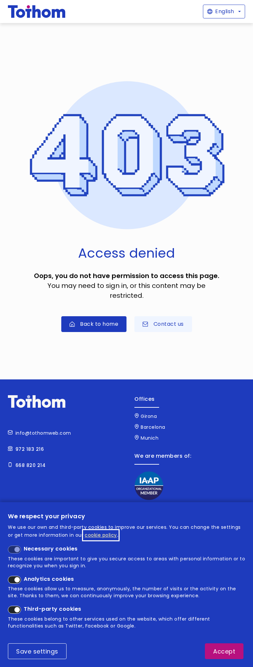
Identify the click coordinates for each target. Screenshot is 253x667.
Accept (224, 651)
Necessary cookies (51, 548)
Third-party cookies (52, 609)
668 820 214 (30, 465)
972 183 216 (29, 449)
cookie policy (101, 535)
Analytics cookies (49, 579)
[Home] (37, 11)
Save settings (37, 651)
